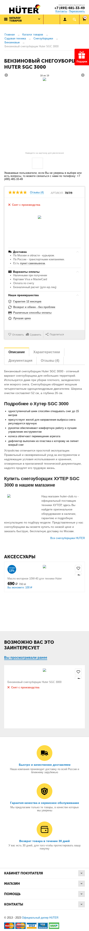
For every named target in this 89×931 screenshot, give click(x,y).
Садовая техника (15, 38)
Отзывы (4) (37, 192)
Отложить (18, 334)
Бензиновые (12, 42)
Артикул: (57, 193)
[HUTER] (23, 8)
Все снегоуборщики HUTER (67, 538)
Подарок (82, 61)
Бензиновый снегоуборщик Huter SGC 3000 (34, 682)
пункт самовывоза (32, 263)
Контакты (61, 11)
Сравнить (35, 334)
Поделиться (57, 334)
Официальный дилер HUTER (40, 917)
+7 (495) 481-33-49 (69, 8)
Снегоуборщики (43, 38)
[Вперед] (83, 75)
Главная (10, 34)
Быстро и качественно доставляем (44, 764)
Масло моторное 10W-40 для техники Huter (34, 578)
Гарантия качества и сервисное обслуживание (44, 802)
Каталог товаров (32, 34)
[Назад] (6, 75)
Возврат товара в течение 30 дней (44, 841)
